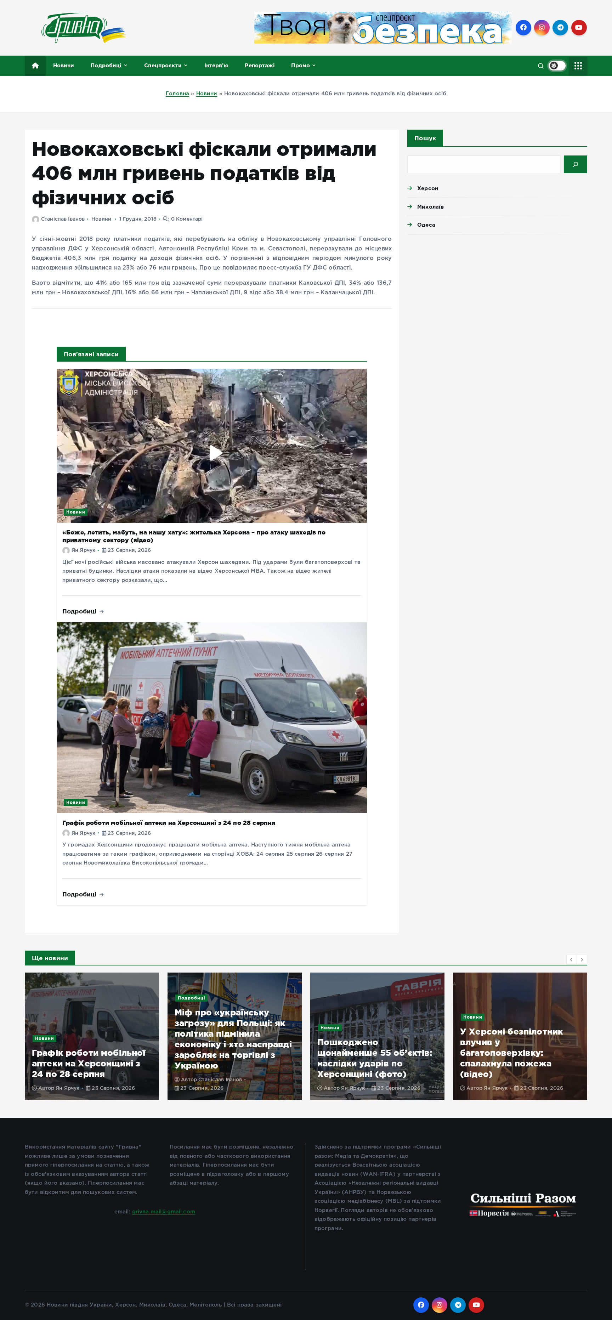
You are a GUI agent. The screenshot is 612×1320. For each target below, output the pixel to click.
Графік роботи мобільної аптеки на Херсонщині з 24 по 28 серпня (169, 822)
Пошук (425, 138)
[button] (571, 959)
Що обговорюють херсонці (537, 1038)
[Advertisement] (497, 294)
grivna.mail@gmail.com (163, 1211)
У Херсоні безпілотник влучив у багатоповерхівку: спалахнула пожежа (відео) (368, 1053)
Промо (300, 65)
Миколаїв (430, 207)
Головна (177, 93)
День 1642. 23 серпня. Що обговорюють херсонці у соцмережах (518, 1063)
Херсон (427, 188)
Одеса (426, 225)
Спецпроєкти (163, 65)
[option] (92, 1036)
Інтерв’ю (216, 65)
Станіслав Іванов (63, 219)
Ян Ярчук (83, 550)
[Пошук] (575, 164)
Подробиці (106, 65)
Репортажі (259, 65)
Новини (63, 65)
